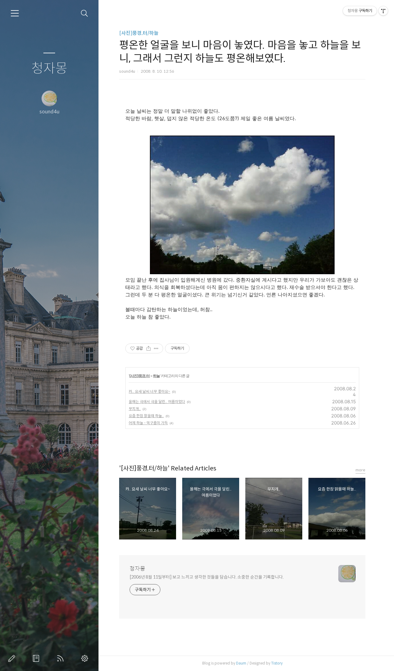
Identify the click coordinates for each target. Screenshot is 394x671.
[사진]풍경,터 (139, 375)
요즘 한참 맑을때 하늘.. (146, 415)
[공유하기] (148, 348)
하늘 (156, 375)
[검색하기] (84, 13)
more (360, 470)
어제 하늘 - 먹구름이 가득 (148, 423)
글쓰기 (13, 658)
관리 (85, 658)
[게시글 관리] (156, 348)
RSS (61, 658)
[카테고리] (15, 13)
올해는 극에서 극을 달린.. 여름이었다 (157, 401)
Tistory (277, 663)
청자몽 (49, 68)
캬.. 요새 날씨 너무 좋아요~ (149, 391)
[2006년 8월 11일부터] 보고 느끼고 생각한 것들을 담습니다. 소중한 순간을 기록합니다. (207, 577)
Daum (241, 663)
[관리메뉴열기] (383, 10)
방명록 (37, 658)
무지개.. (135, 408)
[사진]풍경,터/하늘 (139, 33)
